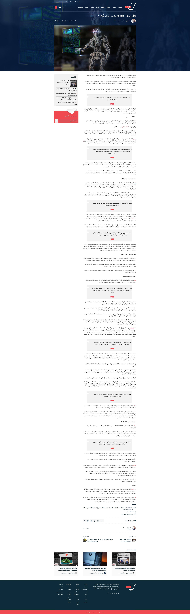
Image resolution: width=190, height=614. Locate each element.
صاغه (84, 141)
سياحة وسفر (76, 594)
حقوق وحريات (84, 589)
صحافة (77, 587)
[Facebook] (79, 2)
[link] (113, 104)
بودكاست (80, 7)
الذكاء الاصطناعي (130, 511)
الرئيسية (120, 7)
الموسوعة (69, 599)
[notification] (63, 7)
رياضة (86, 597)
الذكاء (128, 127)
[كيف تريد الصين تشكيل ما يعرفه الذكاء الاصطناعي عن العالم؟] (124, 559)
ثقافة (97, 7)
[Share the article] (70, 21)
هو (135, 183)
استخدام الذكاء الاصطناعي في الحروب (126, 507)
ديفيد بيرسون (129, 573)
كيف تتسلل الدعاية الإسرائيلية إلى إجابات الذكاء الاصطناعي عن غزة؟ (95, 569)
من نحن (61, 584)
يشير (135, 280)
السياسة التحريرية (59, 592)
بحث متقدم (60, 594)
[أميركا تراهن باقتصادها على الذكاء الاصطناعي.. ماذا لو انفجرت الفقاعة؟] (66, 559)
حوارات (69, 592)
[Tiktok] (70, 2)
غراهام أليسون (71, 573)
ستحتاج (134, 465)
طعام (78, 599)
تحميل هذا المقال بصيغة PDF (127, 514)
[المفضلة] (56, 7)
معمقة (86, 7)
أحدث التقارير (68, 584)
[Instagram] (74, 2)
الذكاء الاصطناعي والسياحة (88, 507)
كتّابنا (62, 587)
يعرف (135, 426)
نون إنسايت (100, 573)
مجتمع (102, 7)
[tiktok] (108, 593)
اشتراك (56, 120)
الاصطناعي (124, 127)
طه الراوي (128, 21)
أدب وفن (77, 589)
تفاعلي (69, 597)
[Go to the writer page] (134, 528)
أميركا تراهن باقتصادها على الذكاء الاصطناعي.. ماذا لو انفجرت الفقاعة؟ (67, 569)
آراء (86, 592)
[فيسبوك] (85, 528)
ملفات (92, 7)
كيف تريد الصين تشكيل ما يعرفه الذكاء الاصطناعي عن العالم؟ (63, 82)
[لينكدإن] (83, 528)
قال (135, 497)
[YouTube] (76, 2)
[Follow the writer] (123, 527)
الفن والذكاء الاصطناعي (128, 509)
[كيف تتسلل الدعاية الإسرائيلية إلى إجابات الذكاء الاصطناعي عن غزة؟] (95, 559)
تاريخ (86, 594)
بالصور (69, 602)
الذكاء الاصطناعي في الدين (100, 507)
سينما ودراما (76, 597)
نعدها (133, 219)
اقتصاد (108, 7)
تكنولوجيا (85, 602)
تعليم (86, 599)
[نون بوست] (130, 7)
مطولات (69, 589)
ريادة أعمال (76, 592)
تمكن (135, 405)
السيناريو (132, 328)
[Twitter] (77, 2)
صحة (78, 602)
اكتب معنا (61, 589)
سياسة (114, 7)
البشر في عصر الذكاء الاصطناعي (112, 507)
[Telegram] (72, 2)
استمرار (132, 489)
